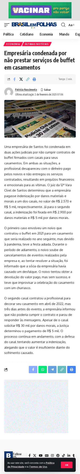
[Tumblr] (74, 455)
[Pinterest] (58, 455)
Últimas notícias (37, 44)
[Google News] (46, 455)
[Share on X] (21, 79)
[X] (34, 455)
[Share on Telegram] (52, 369)
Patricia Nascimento (26, 89)
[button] (67, 465)
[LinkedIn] (68, 455)
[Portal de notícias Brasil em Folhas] (34, 25)
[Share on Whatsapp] (42, 369)
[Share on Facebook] (14, 79)
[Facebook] (30, 455)
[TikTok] (63, 455)
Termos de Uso (38, 466)
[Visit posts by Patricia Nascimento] (8, 92)
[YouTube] (41, 455)
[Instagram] (52, 455)
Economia (13, 44)
